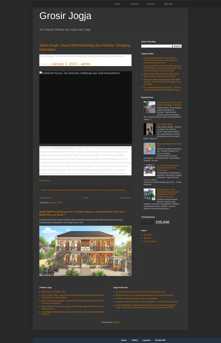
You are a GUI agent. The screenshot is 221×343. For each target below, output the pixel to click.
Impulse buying (76, 190)
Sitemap (168, 4)
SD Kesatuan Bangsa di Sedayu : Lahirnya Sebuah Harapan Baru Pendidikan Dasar (162, 88)
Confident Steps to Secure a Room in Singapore (137, 298)
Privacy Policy (150, 241)
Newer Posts (45, 198)
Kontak (151, 4)
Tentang (134, 4)
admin (85, 64)
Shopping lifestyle (90, 190)
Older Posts (126, 198)
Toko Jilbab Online (165, 124)
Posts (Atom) (56, 202)
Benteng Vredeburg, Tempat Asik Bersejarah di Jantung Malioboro (145, 295)
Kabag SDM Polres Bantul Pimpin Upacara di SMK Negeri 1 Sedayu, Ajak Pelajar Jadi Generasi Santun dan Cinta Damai (162, 68)
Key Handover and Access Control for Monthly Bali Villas (140, 292)
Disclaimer (148, 235)
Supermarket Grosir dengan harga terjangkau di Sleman (169, 103)
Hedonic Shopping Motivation (58, 190)
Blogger (115, 322)
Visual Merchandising (116, 190)
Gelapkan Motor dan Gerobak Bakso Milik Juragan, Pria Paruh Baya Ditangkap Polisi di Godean (162, 81)
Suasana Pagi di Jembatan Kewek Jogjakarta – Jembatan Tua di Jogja (147, 302)
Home (117, 4)
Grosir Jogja (65, 15)
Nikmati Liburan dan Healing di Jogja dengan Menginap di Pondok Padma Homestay (168, 193)
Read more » (45, 180)
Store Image (102, 190)
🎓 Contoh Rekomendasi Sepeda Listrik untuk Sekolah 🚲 (168, 167)
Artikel (135, 340)
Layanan (146, 340)
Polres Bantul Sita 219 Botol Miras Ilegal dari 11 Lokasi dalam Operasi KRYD (161, 75)
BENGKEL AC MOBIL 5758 (54, 292)
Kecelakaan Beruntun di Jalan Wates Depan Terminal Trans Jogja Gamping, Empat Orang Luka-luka (161, 60)
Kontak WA (160, 340)
